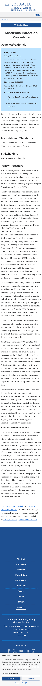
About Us (21, 559)
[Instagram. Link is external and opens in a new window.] (33, 651)
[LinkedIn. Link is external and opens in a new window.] (27, 651)
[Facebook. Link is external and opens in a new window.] (9, 651)
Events (21, 591)
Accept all (11, 678)
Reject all (31, 678)
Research (21, 570)
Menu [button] (37, 15)
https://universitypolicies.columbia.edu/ (20, 520)
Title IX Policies (18, 506)
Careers (21, 602)
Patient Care (21, 575)
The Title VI (5, 506)
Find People (21, 586)
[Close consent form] (38, 655)
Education (5, 19)
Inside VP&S (22, 581)
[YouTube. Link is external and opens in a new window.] (21, 651)
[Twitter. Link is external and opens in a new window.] (15, 651)
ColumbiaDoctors (21, 546)
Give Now (21, 608)
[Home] (21, 6)
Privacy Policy (20, 683)
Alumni (21, 596)
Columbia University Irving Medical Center (21, 533)
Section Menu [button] (22, 25)
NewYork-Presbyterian (21, 539)
